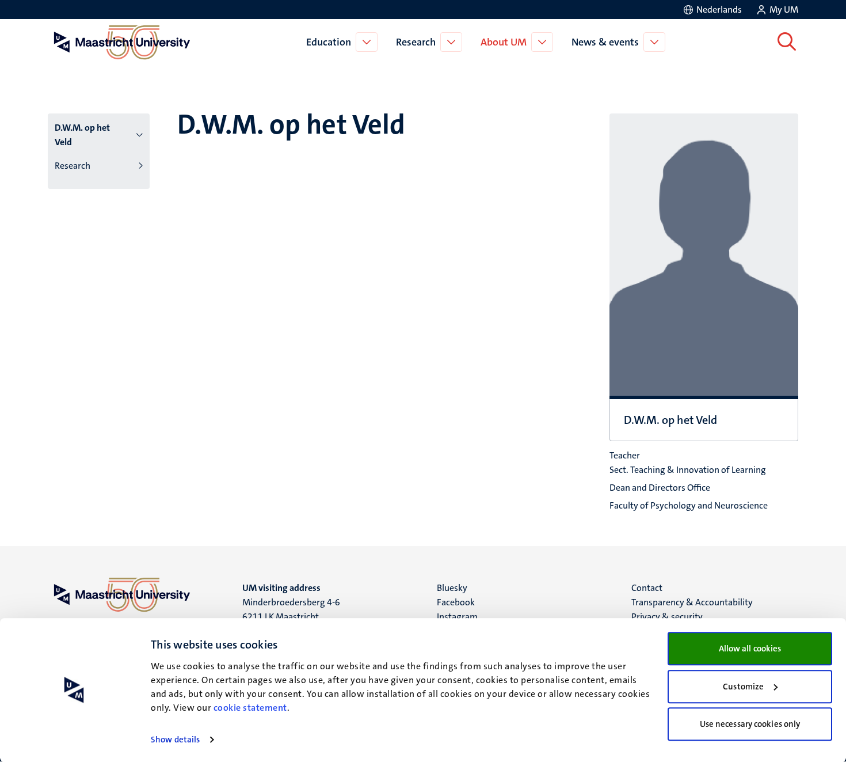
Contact (646, 588)
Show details (175, 739)
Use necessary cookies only (750, 724)
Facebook (456, 602)
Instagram (457, 617)
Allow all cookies (750, 648)
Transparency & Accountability (692, 602)
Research (416, 42)
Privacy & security (667, 617)
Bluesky (452, 588)
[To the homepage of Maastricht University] (122, 42)
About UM (504, 42)
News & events (605, 42)
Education (328, 42)
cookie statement (250, 708)
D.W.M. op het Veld (82, 135)
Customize (743, 686)
